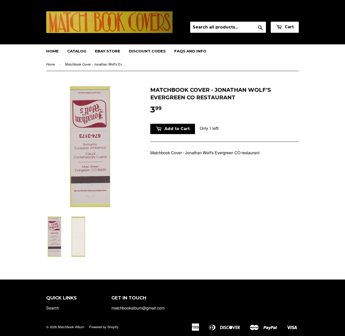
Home (52, 51)
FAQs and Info (190, 51)
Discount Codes (147, 51)
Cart (288, 26)
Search (52, 308)
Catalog (76, 51)
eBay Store (107, 51)
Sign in (254, 15)
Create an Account (283, 15)
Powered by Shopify (103, 326)
